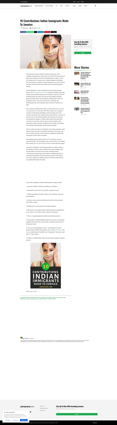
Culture (67, 5)
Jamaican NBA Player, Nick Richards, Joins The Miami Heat (86, 85)
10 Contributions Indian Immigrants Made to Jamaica (32, 297)
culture (54, 297)
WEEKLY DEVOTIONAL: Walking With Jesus (85, 91)
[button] (95, 6)
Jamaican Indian (43, 298)
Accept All (23, 420)
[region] (15, 416)
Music (74, 5)
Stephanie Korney (52, 298)
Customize (7, 420)
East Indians (59, 297)
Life (56, 5)
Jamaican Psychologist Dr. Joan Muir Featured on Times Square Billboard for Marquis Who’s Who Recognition (86, 75)
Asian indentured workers (39, 92)
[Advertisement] (42, 14)
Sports (85, 5)
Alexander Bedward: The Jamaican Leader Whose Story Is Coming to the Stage (85, 110)
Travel (79, 5)
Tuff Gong (58, 230)
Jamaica (28, 298)
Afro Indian (49, 297)
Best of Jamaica (49, 5)
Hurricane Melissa (39, 5)
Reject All (15, 420)
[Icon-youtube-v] (30, 411)
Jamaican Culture (34, 298)
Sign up (83, 52)
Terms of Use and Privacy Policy (70, 408)
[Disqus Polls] (57, 319)
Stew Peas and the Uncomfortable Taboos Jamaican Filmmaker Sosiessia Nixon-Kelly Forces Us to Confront (85, 100)
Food (61, 5)
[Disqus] (56, 351)
